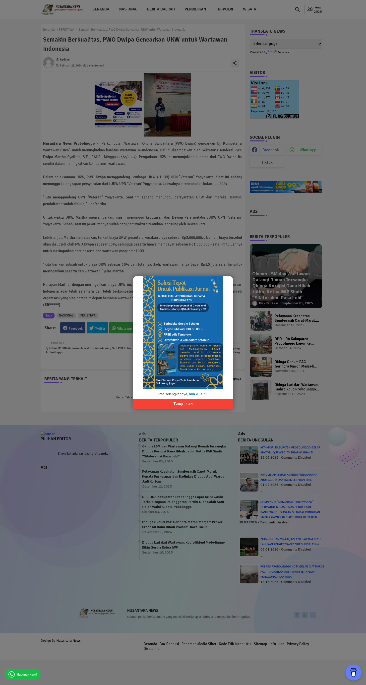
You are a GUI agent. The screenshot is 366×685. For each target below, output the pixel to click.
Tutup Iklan (183, 404)
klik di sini (198, 394)
